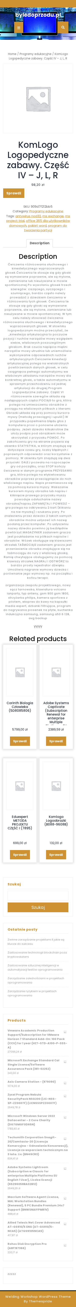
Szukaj (14, 884)
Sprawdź (13, 193)
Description (39, 243)
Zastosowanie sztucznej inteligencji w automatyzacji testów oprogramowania (35, 967)
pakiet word (37, 225)
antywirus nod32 (28, 216)
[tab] (39, 243)
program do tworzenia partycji (45, 228)
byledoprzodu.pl (38, 15)
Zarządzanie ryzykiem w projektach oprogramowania (32, 993)
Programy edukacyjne (36, 54)
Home (12, 54)
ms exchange (53, 216)
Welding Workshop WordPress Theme (38, 1296)
